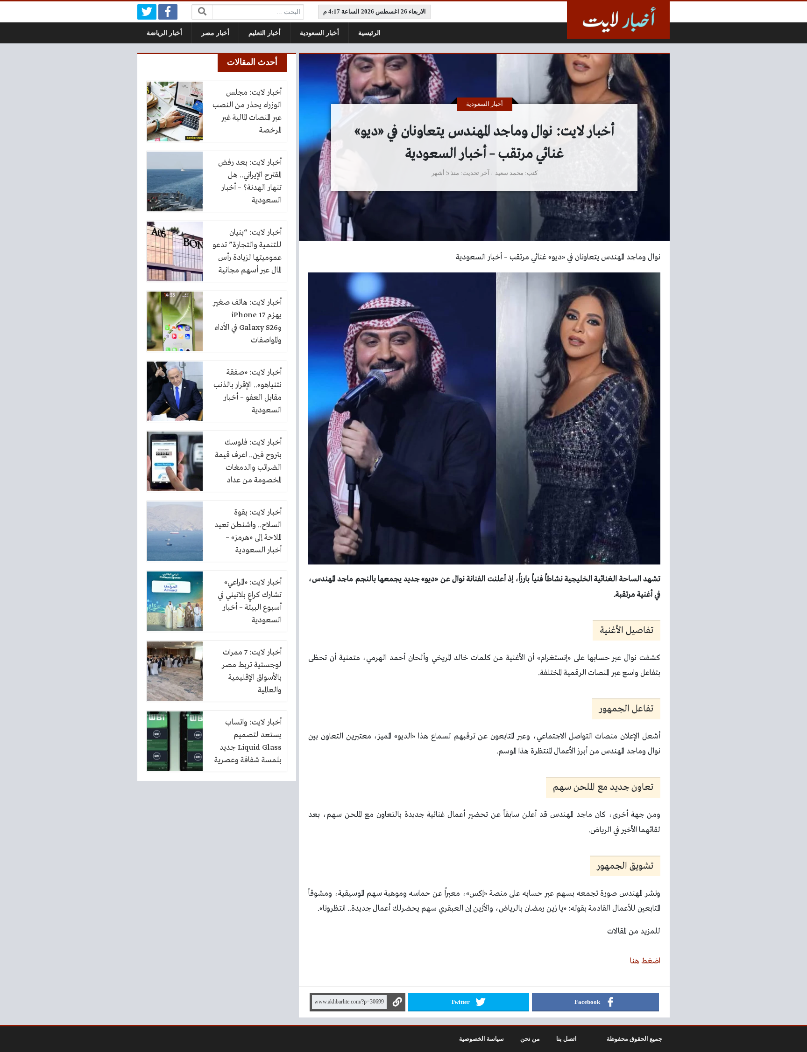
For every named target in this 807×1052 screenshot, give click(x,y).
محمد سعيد (509, 173)
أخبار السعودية (319, 32)
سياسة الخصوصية (481, 1039)
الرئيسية (369, 32)
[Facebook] (167, 12)
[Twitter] (146, 12)
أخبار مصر (215, 32)
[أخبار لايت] (618, 20)
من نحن (530, 1039)
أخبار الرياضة (164, 32)
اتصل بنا (566, 1039)
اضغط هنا (645, 961)
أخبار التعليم (264, 32)
